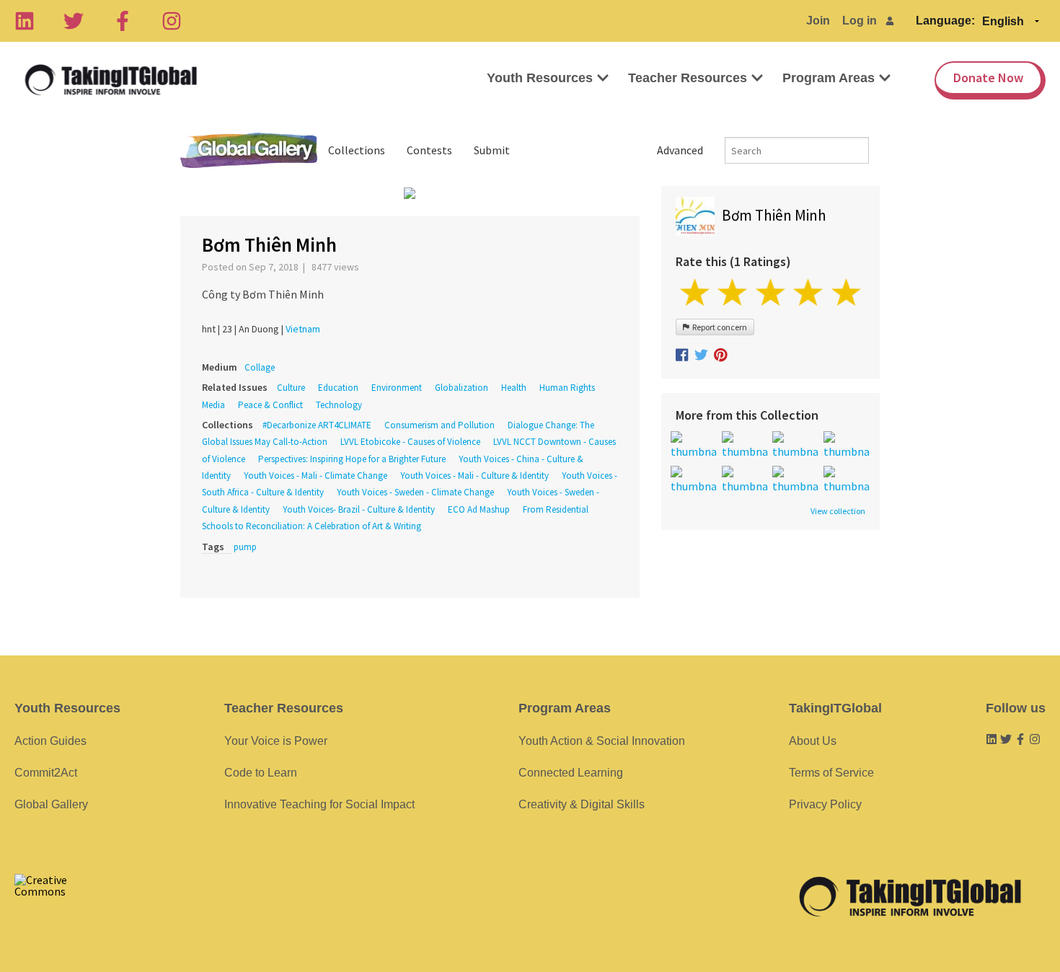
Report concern (718, 327)
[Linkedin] (24, 21)
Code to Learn (260, 772)
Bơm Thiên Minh (774, 215)
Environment (396, 387)
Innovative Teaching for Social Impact (319, 804)
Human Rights (567, 387)
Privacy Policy (825, 804)
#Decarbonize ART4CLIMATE (318, 425)
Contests (429, 150)
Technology (339, 405)
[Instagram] (172, 21)
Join (818, 20)
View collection (838, 511)
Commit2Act (45, 772)
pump (245, 547)
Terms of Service (831, 772)
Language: (945, 20)
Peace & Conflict (270, 405)
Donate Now (988, 77)
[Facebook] (122, 21)
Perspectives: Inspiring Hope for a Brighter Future (352, 459)
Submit (492, 150)
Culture (291, 387)
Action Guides (50, 741)
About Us (812, 741)
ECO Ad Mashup (479, 509)
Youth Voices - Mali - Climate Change (315, 475)
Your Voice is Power (275, 741)
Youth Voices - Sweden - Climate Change (415, 492)
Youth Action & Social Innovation (601, 741)
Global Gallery (248, 150)
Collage (259, 367)
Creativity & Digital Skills (581, 804)
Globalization (461, 387)
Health (513, 387)
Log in (859, 20)
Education (338, 387)
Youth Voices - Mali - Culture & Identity (474, 475)
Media (213, 405)
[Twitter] (73, 21)
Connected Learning (570, 772)
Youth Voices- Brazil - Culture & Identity (359, 509)
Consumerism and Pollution (439, 425)
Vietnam (303, 328)
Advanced (680, 150)
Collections (356, 150)
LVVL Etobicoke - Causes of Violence (410, 442)
